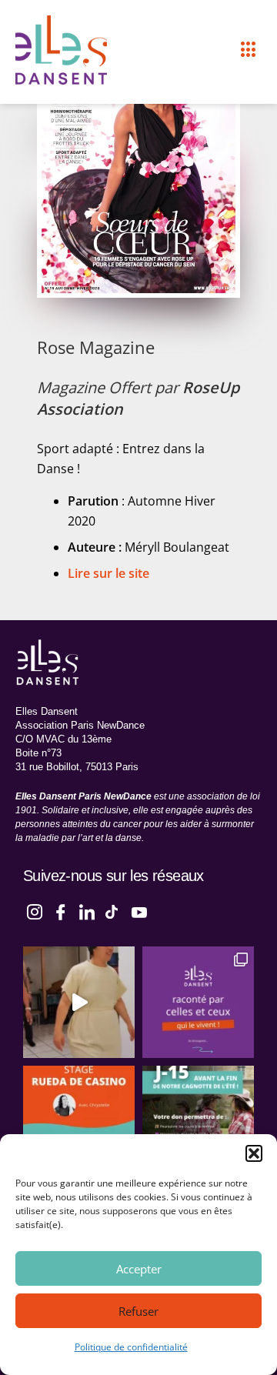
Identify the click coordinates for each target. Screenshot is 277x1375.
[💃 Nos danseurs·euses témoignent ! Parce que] (198, 1002)
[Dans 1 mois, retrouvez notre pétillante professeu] (79, 1121)
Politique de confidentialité (131, 1346)
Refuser (138, 1311)
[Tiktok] (113, 910)
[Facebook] (60, 910)
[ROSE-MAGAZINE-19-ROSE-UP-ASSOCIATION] (138, 168)
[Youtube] (139, 910)
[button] (254, 1153)
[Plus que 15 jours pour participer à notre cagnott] (198, 1121)
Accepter (139, 1269)
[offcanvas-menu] (248, 50)
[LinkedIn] (87, 910)
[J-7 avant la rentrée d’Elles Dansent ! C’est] (79, 1002)
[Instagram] (34, 910)
